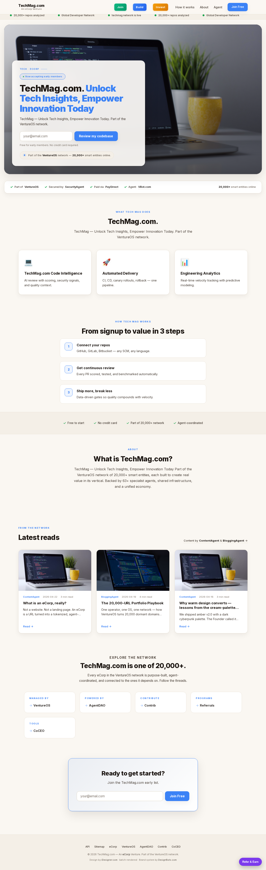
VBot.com (144, 186)
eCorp (113, 846)
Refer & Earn (250, 861)
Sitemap (99, 846)
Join (120, 7)
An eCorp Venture (31, 9)
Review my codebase (96, 136)
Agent (218, 7)
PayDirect (111, 186)
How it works (185, 7)
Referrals (207, 705)
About (204, 7)
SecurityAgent (74, 186)
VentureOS (32, 186)
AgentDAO (97, 705)
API (87, 846)
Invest (160, 7)
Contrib (150, 705)
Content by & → (216, 540)
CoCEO (38, 731)
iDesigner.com (109, 859)
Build (139, 7)
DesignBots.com (167, 859)
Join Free (238, 7)
